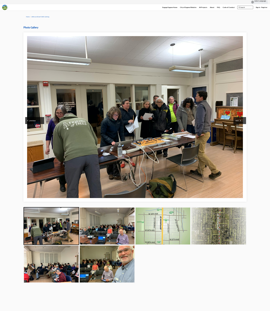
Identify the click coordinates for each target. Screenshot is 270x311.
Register (264, 7)
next (237, 121)
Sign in (258, 7)
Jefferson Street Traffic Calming (40, 17)
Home (28, 17)
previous (32, 121)
